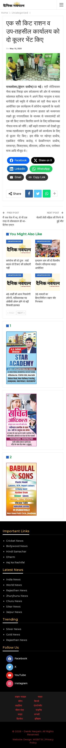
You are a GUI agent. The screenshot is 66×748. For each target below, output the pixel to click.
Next (20, 313)
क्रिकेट (20, 718)
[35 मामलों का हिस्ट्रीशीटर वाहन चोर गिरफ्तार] (47, 282)
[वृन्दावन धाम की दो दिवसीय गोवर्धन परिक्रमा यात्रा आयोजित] (47, 248)
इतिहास (38, 718)
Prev (11, 313)
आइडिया (18, 705)
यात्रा (40, 696)
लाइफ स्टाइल (20, 696)
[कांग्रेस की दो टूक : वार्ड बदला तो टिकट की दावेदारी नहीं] (18, 248)
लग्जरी (37, 714)
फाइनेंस (39, 709)
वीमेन (20, 701)
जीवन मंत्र (19, 709)
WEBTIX (38, 739)
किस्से (36, 701)
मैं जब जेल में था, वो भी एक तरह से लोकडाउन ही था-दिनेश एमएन (15, 221)
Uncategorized (14, 241)
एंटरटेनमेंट (38, 705)
